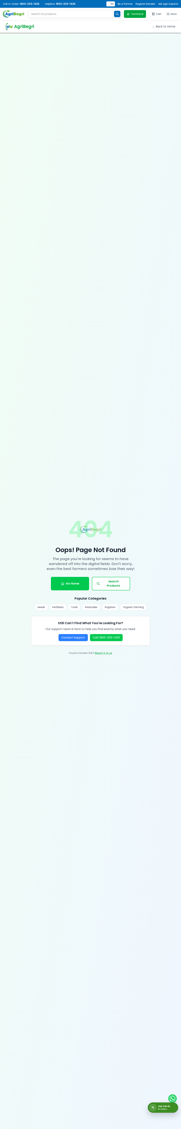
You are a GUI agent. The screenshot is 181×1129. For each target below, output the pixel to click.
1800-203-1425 (29, 4)
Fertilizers (58, 607)
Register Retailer (145, 4)
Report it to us (103, 653)
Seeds (41, 607)
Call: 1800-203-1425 (106, 637)
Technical (137, 14)
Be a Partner (125, 4)
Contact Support (73, 637)
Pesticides (91, 607)
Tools (74, 607)
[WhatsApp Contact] (172, 1098)
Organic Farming (133, 607)
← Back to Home (163, 26)
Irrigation (110, 607)
